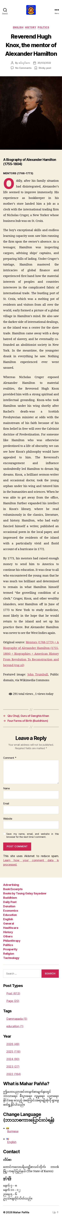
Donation (9, 906)
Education (10, 915)
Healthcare (10, 927)
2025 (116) (13, 1051)
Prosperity (10, 949)
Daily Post (9, 902)
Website (7, 818)
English (18, 27)
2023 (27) (12, 1066)
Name (6, 788)
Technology (11, 958)
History (30, 27)
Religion (8, 953)
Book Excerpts (13, 889)
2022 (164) (13, 1074)
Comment (9, 757)
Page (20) (12, 1001)
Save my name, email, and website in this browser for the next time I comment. (32, 835)
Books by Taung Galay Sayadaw (24, 893)
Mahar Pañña (21, 1212)
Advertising (11, 884)
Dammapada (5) (16, 1018)
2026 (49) (12, 1044)
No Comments (23, 67)
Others (7, 936)
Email (6, 803)
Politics (43, 27)
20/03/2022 (44, 62)
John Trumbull (38, 674)
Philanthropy (11, 940)
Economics (10, 910)
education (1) (14, 1026)
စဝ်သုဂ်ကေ (24, 62)
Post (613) (13, 993)
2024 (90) (12, 1059)
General (8, 923)
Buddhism (10, 897)
